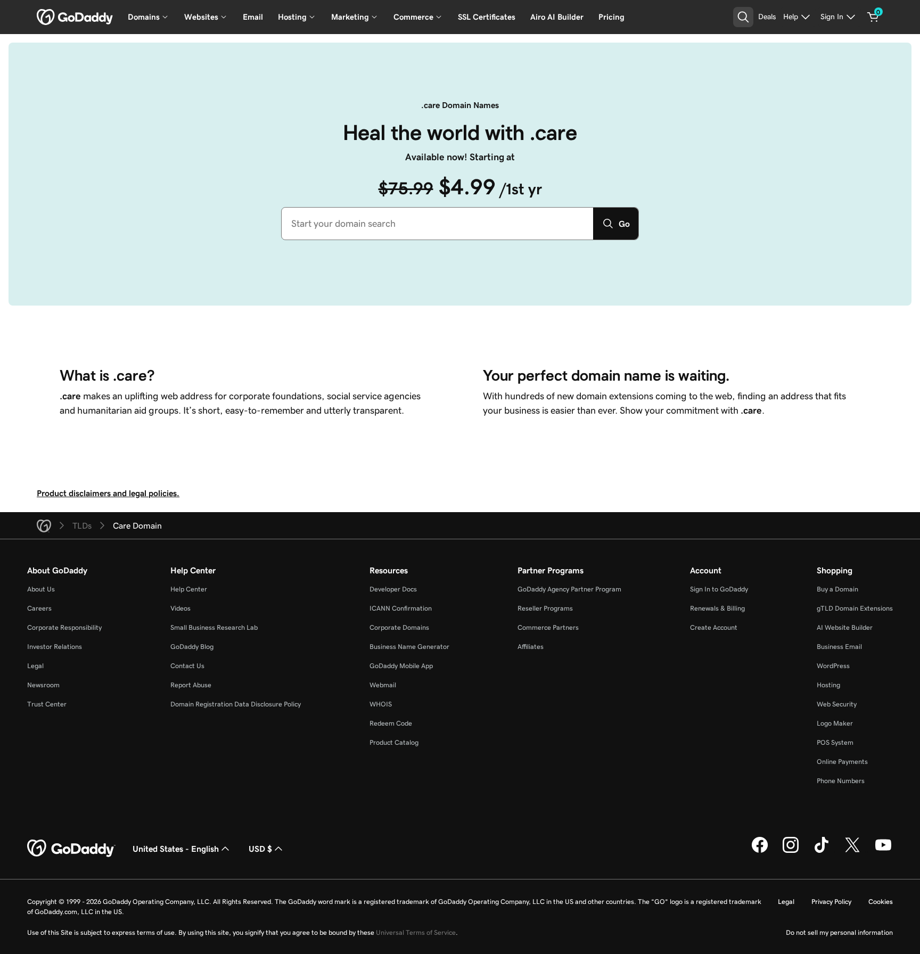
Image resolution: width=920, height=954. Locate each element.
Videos (180, 608)
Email (253, 17)
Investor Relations (54, 646)
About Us (41, 589)
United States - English (176, 848)
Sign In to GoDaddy (719, 589)
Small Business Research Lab (214, 627)
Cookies (880, 901)
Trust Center (47, 704)
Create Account (713, 627)
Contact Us (187, 665)
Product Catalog (393, 742)
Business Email (839, 646)
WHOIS (380, 704)
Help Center (188, 589)
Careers (39, 608)
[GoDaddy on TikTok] (821, 851)
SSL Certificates (486, 17)
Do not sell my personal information (839, 932)
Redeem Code (390, 723)
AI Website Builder (845, 627)
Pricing (611, 17)
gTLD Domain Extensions (855, 608)
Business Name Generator (409, 646)
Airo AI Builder (557, 17)
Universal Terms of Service (416, 932)
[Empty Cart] (873, 17)
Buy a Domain (837, 589)
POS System (835, 742)
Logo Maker (835, 723)
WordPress (833, 665)
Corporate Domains (399, 627)
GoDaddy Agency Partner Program (569, 589)
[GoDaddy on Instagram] (790, 851)
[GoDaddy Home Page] (71, 849)
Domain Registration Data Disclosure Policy (235, 704)
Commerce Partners (548, 627)
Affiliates (531, 646)
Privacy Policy (831, 901)
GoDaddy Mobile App (401, 665)
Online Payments (842, 761)
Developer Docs (393, 589)
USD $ (260, 848)
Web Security (837, 704)
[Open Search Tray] (743, 17)
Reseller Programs (545, 608)
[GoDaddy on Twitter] (852, 851)
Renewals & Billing (717, 608)
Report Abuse (190, 684)
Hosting (828, 684)
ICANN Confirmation (400, 608)
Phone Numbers (841, 780)
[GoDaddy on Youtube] (883, 851)
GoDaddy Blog (191, 646)
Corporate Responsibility (64, 627)
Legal (35, 665)
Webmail (382, 684)
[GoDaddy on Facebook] (759, 851)
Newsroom (43, 684)
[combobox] (437, 223)
